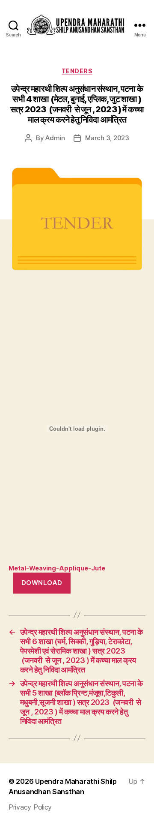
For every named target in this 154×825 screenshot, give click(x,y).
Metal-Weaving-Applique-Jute (57, 568)
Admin (55, 138)
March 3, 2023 (107, 138)
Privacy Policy (30, 807)
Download (41, 583)
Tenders (77, 71)
